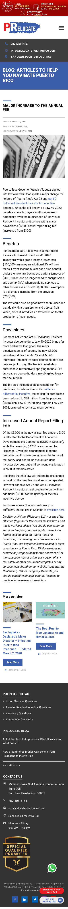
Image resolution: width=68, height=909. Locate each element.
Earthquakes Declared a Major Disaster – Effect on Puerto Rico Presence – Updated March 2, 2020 (17, 643)
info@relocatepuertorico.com (26, 808)
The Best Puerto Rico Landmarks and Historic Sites (49, 633)
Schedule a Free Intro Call (24, 816)
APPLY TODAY (34, 12)
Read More (13, 662)
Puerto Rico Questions (19, 719)
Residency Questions (18, 713)
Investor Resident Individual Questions (28, 707)
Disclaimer (9, 883)
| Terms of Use (40, 883)
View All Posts (11, 765)
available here (56, 510)
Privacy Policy (25, 883)
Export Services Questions (21, 701)
